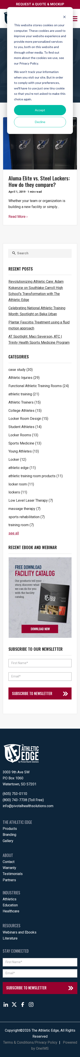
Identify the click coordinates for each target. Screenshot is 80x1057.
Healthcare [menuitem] (11, 911)
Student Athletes (25, 427)
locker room (21, 484)
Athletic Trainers (24, 402)
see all (13, 533)
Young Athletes (23, 451)
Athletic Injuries (24, 378)
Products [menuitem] (10, 829)
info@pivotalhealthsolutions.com (28, 806)
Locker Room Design (28, 418)
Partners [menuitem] (9, 880)
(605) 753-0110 (15, 794)
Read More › (18, 216)
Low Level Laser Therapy (30, 500)
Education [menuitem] (10, 905)
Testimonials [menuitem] (13, 874)
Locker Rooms (23, 435)
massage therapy (24, 509)
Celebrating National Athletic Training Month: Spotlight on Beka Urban (36, 311)
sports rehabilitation (26, 517)
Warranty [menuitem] (9, 868)
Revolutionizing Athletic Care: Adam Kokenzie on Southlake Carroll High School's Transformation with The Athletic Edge (36, 290)
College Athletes (25, 410)
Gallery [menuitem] (8, 841)
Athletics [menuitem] (9, 899)
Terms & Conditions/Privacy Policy (30, 1042)
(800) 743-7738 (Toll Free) (23, 800)
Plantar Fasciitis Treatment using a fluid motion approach (39, 325)
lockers (17, 492)
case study (20, 370)
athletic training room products (35, 476)
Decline (40, 122)
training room (21, 525)
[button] (74, 18)
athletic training (23, 394)
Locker (17, 459)
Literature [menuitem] (10, 938)
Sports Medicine (24, 443)
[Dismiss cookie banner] (64, 17)
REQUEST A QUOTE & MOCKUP (40, 4)
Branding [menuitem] (9, 835)
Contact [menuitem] (8, 862)
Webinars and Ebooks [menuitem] (19, 932)
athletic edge (22, 468)
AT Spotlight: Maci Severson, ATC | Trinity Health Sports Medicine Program (39, 339)
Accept (40, 110)
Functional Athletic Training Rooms (38, 386)
